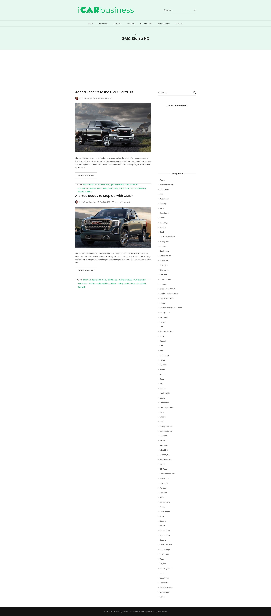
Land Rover (164, 402)
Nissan (162, 464)
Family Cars (165, 312)
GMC (104, 280)
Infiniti (162, 369)
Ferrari (162, 322)
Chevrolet (164, 270)
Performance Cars (167, 474)
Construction (165, 279)
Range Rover (165, 502)
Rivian (162, 507)
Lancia (162, 398)
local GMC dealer (85, 192)
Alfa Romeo (164, 189)
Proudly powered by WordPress (153, 611)
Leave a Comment (122, 202)
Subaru (163, 540)
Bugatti (163, 227)
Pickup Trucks (165, 478)
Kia (161, 383)
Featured (163, 317)
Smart (162, 526)
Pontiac (163, 488)
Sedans (163, 521)
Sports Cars (165, 530)
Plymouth (164, 483)
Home (90, 23)
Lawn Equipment (167, 407)
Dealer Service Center (169, 293)
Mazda (162, 440)
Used (162, 573)
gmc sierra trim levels (87, 188)
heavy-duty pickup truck (119, 188)
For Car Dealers (146, 23)
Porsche (163, 492)
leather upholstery (138, 188)
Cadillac (163, 246)
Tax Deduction (166, 545)
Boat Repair (165, 213)
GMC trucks (102, 188)
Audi (161, 194)
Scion (162, 516)
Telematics (164, 554)
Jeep (162, 379)
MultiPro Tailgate (109, 283)
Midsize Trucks (95, 283)
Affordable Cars (166, 184)
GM (161, 346)
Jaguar (163, 374)
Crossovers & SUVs (168, 289)
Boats (162, 218)
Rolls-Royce (165, 511)
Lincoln (163, 417)
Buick (162, 232)
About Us (179, 23)
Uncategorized (166, 568)
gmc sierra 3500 (117, 185)
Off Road (163, 469)
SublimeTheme (131, 611)
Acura (162, 180)
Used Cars (164, 582)
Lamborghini (165, 393)
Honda (162, 360)
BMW (162, 208)
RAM (162, 497)
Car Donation (165, 256)
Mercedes (164, 445)
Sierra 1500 (141, 283)
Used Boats (164, 578)
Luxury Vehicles (166, 426)
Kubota (163, 388)
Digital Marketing (167, 298)
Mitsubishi (164, 450)
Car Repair (164, 260)
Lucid (162, 421)
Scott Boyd (87, 98)
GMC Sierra (112, 280)
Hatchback (164, 355)
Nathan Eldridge (89, 202)
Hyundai (163, 364)
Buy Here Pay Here (167, 237)
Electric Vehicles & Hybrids (171, 308)
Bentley (163, 203)
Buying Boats (165, 241)
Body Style (103, 23)
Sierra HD (82, 287)
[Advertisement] (135, 65)
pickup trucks (123, 283)
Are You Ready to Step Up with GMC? (104, 196)
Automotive (165, 199)
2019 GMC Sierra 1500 (92, 280)
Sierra (132, 283)
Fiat (161, 327)
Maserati (163, 436)
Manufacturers (164, 23)
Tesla (162, 559)
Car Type (130, 23)
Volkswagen (165, 592)
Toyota (163, 564)
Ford (162, 336)
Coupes (163, 284)
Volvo (162, 597)
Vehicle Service (166, 587)
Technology (165, 549)
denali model (88, 185)
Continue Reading (86, 175)
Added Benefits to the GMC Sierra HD (104, 92)
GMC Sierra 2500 (102, 185)
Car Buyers (117, 23)
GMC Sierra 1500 (125, 280)
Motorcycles (165, 455)
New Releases (165, 459)
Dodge (162, 303)
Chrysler (163, 274)
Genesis (163, 341)
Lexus (162, 412)
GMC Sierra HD (132, 185)
